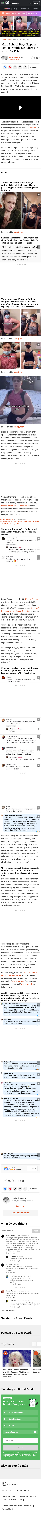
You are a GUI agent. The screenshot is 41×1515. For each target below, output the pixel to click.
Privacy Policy (29, 1506)
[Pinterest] (10, 1490)
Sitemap (21, 1500)
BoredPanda (12, 3)
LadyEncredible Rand (13, 1235)
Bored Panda (10, 1484)
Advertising (24, 1496)
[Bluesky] (18, 1490)
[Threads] (21, 1490)
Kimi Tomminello (16, 1276)
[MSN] (25, 1490)
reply (14, 1253)
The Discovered (18, 981)
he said (33, 128)
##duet (11, 519)
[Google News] (28, 1490)
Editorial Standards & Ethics (12, 1506)
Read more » (20, 1206)
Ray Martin (13, 1300)
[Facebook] (3, 1490)
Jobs (4, 1500)
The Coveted (26, 984)
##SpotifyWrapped (6, 521)
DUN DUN (13, 1256)
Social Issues (7, 40)
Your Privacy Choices (10, 1496)
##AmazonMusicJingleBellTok (21, 521)
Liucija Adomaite (14, 57)
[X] (14, 1490)
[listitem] (20, 632)
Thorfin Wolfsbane (12, 1291)
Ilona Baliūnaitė (14, 59)
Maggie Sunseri (31, 599)
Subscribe (20, 1448)
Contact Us (12, 1500)
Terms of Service (8, 1509)
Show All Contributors (20, 1213)
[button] (34, 1344)
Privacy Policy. (8, 1456)
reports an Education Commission (15, 506)
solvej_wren (19, 232)
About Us (33, 1496)
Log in (36, 3)
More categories (11, 1432)
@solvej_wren (4, 519)
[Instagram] (7, 1490)
